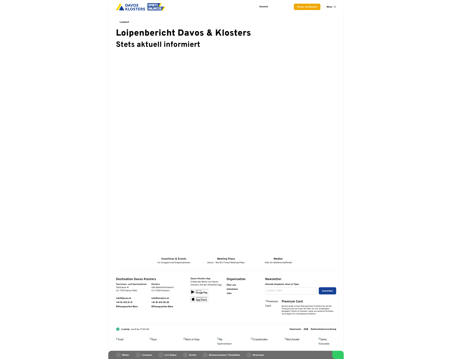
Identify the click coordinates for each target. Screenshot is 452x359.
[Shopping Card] (284, 6)
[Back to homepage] (140, 6)
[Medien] (278, 254)
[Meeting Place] (226, 254)
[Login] (277, 6)
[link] (117, 315)
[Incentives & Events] (173, 254)
